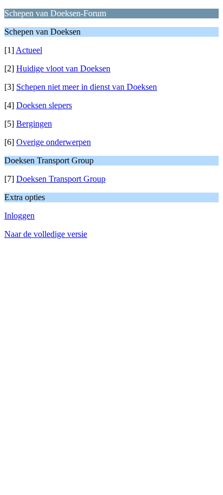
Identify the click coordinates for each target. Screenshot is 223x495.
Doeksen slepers (44, 105)
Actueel (29, 50)
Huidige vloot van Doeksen (63, 68)
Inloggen (19, 215)
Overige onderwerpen (53, 142)
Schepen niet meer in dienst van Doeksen (86, 86)
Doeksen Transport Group (61, 178)
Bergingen (34, 123)
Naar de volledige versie (45, 234)
